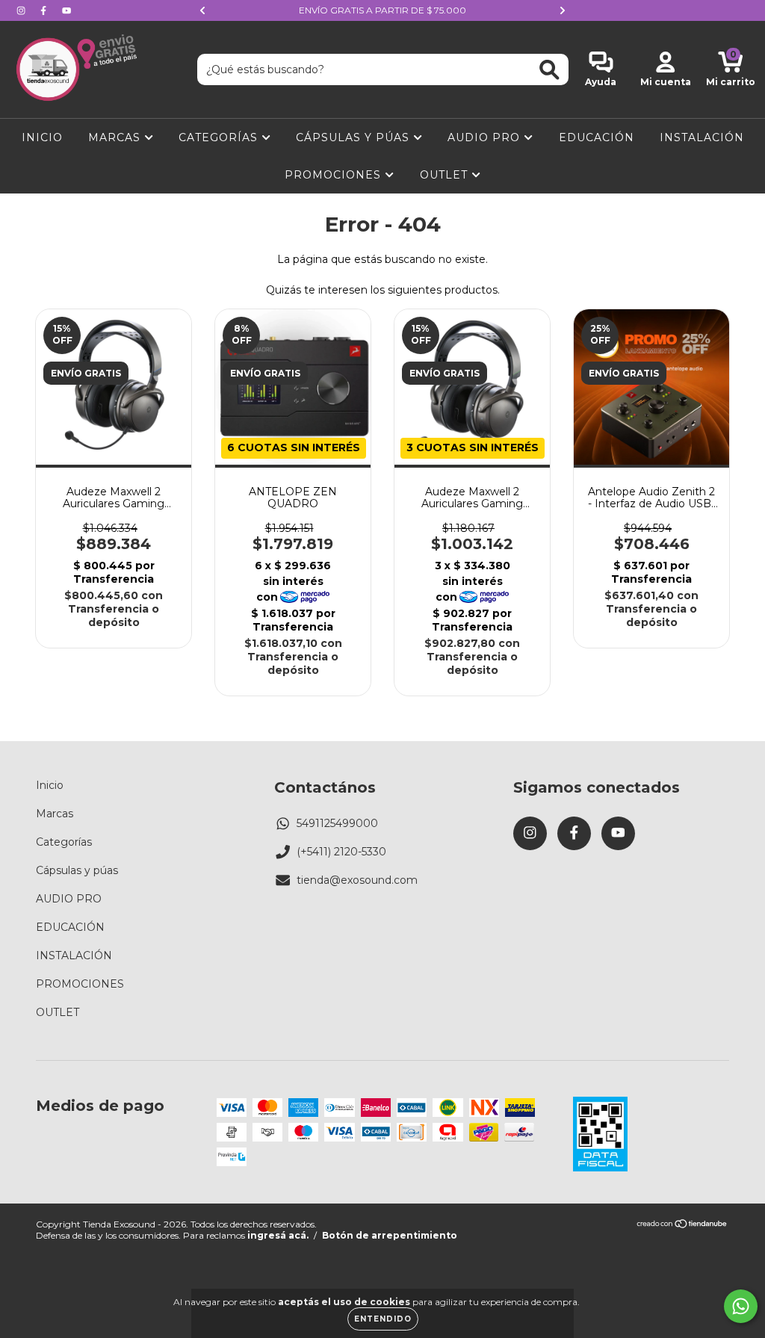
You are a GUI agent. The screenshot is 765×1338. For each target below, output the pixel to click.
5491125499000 (337, 823)
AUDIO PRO (485, 137)
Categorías (220, 137)
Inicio (42, 137)
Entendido (383, 1319)
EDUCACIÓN (596, 137)
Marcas (116, 137)
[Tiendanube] (682, 1225)
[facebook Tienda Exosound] (45, 10)
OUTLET (445, 175)
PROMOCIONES (335, 175)
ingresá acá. (278, 1235)
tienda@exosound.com (357, 880)
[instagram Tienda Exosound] (22, 10)
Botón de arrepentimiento (389, 1235)
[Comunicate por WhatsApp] (741, 1306)
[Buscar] (549, 69)
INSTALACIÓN (702, 137)
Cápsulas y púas (354, 137)
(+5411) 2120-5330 (341, 851)
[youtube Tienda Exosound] (66, 10)
